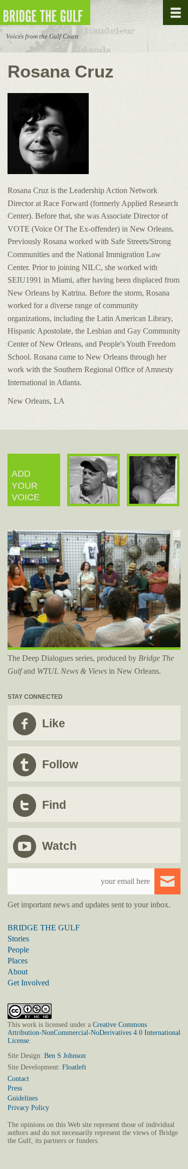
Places (18, 960)
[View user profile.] (48, 171)
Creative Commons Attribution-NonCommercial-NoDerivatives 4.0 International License (94, 1032)
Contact (18, 1078)
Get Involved (28, 982)
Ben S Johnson (65, 1055)
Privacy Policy (28, 1107)
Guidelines (23, 1098)
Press (15, 1088)
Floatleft (74, 1067)
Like (53, 723)
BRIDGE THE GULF (44, 927)
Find (54, 804)
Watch (59, 845)
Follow (60, 764)
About (18, 971)
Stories (18, 938)
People (18, 949)
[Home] (75, 13)
